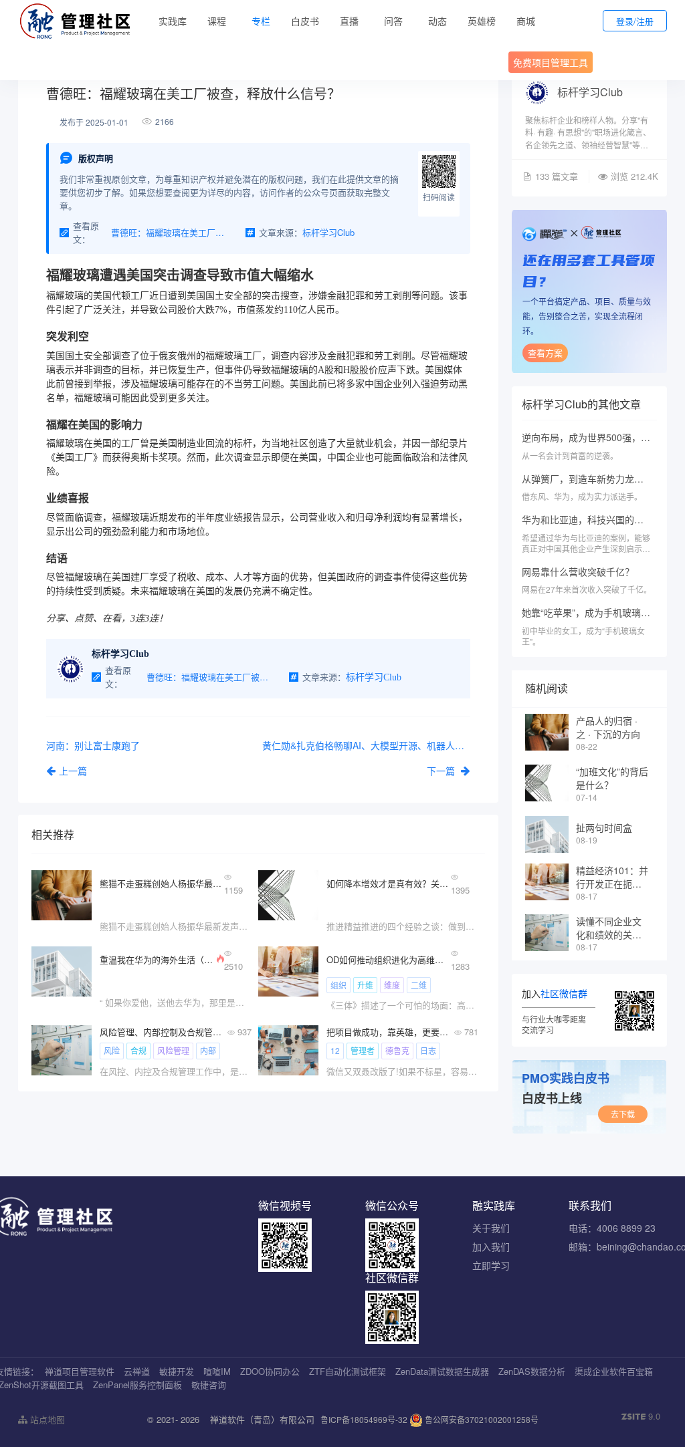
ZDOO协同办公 (270, 1371)
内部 (208, 1050)
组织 (338, 985)
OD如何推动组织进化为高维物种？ (388, 959)
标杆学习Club (590, 92)
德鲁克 (397, 1050)
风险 (112, 1050)
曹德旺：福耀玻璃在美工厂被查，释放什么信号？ (171, 232)
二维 (419, 985)
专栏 (261, 20)
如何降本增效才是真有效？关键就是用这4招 (388, 883)
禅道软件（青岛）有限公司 (262, 1419)
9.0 (640, 1416)
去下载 (623, 1114)
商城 (525, 20)
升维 (365, 985)
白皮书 (305, 20)
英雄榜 (482, 20)
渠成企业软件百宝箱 (614, 1371)
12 (335, 1050)
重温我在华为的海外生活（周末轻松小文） (157, 959)
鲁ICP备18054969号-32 (363, 1419)
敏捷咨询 (208, 1384)
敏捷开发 (176, 1371)
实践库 (173, 20)
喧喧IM (217, 1371)
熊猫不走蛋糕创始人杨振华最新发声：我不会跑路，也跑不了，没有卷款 (162, 883)
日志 (428, 1050)
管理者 (363, 1050)
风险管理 (173, 1050)
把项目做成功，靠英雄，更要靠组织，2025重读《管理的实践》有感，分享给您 (388, 1031)
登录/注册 (635, 21)
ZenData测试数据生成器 (442, 1371)
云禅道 (137, 1371)
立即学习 (491, 1265)
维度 (392, 985)
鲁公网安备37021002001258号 (481, 1419)
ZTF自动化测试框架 (347, 1371)
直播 (349, 20)
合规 (138, 1050)
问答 (393, 20)
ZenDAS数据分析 (531, 1371)
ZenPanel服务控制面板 (137, 1384)
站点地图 (46, 1419)
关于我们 (491, 1227)
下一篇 (442, 770)
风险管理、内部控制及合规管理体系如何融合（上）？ (162, 1031)
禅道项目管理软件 (79, 1371)
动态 (437, 20)
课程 (216, 20)
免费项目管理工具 (550, 62)
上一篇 (73, 770)
